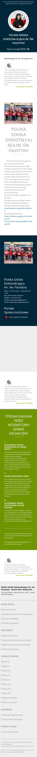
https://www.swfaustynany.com (19, 302)
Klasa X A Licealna (10, 702)
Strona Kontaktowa (10, 732)
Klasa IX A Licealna (10, 698)
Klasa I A (6, 662)
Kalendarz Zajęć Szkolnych (13, 715)
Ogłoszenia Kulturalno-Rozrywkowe (16, 645)
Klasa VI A (6, 684)
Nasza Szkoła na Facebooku (18, 317)
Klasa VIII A (7, 693)
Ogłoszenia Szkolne (10, 636)
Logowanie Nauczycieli (25, 4)
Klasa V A (6, 680)
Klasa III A (6, 671)
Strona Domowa (9, 610)
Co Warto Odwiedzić (11, 623)
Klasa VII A (7, 689)
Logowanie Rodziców (11, 4)
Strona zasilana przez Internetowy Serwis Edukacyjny (18, 2)
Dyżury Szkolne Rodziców (12, 719)
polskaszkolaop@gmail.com (18, 300)
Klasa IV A (6, 675)
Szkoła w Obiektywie (10, 619)
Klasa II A (6, 666)
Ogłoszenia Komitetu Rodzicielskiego (17, 640)
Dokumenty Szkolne (10, 649)
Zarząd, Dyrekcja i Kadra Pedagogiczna (18, 614)
